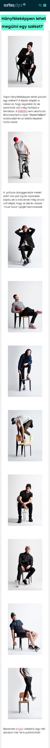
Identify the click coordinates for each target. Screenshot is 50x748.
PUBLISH (23, 111)
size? (20, 729)
